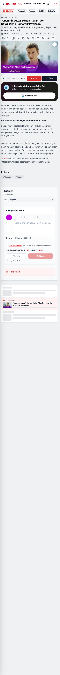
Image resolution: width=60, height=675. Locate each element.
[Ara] (48, 4)
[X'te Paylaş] (8, 38)
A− (4, 78)
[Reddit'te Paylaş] (33, 38)
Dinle (35, 78)
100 (8, 78)
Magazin (15, 17)
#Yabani (19, 177)
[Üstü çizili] (38, 217)
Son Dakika (8, 11)
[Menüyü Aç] (3, 4)
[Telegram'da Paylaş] (23, 38)
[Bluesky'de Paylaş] (43, 38)
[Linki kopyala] (48, 38)
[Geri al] (16, 217)
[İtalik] (29, 217)
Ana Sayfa (5, 17)
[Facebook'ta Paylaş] (3, 38)
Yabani (4, 158)
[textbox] (33, 227)
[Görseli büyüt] (26, 143)
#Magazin (7, 177)
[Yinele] (21, 217)
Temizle (16, 256)
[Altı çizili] (33, 217)
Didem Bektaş (48, 33)
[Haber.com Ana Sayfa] (14, 3)
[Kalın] (25, 217)
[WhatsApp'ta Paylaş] (18, 38)
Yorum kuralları (15, 246)
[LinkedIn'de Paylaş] (13, 38)
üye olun (38, 250)
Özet (51, 78)
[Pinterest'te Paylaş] (28, 38)
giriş (28, 250)
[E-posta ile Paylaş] (38, 38)
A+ (13, 78)
